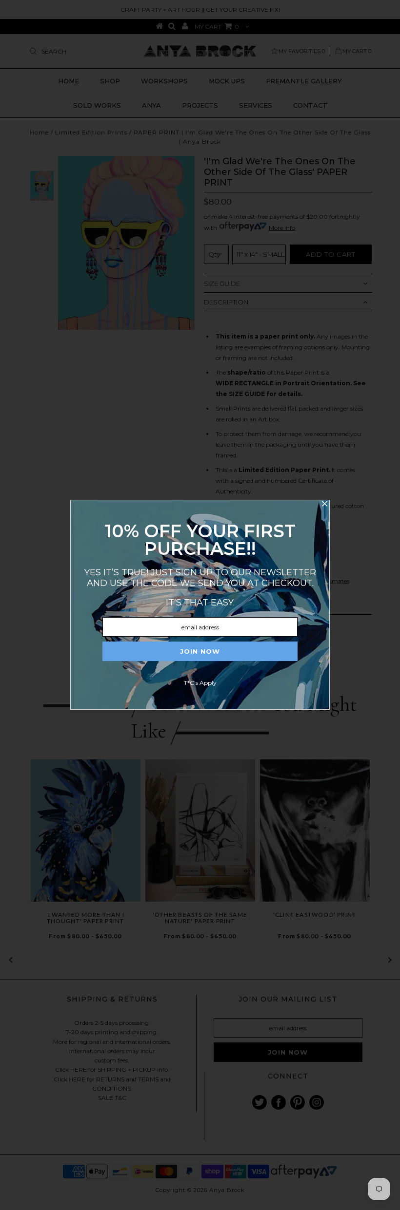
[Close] (324, 505)
